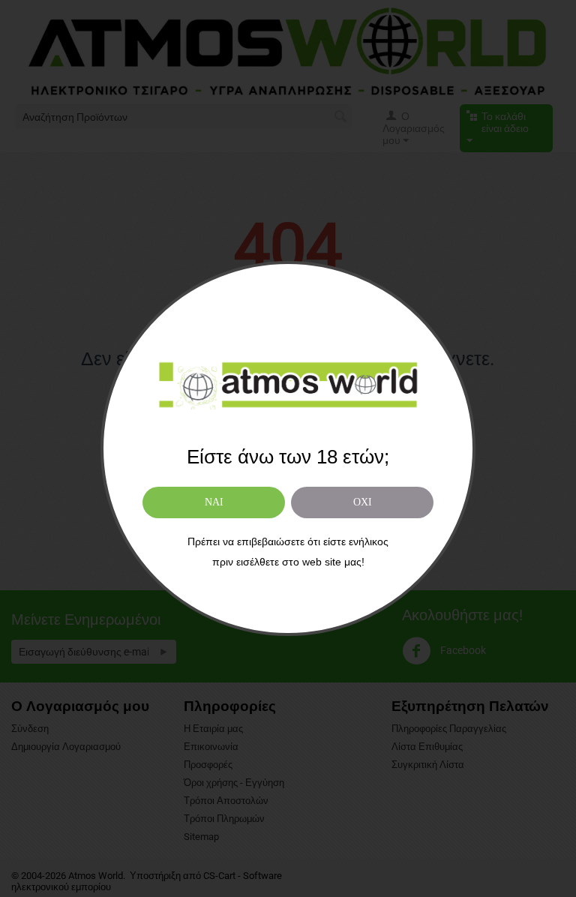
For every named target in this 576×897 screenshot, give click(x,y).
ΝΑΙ (214, 502)
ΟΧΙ (362, 502)
